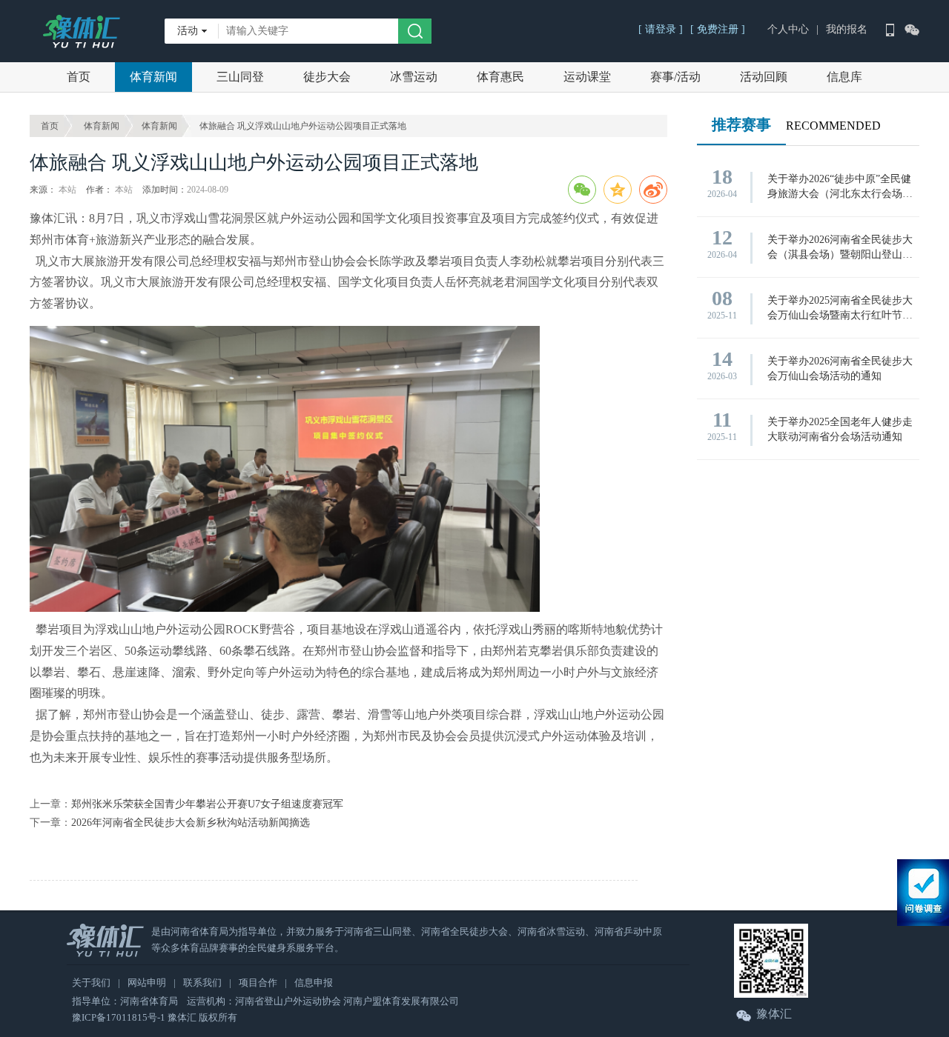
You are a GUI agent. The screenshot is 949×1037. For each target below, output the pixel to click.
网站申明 (147, 982)
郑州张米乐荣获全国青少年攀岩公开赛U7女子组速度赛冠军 (207, 804)
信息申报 (313, 982)
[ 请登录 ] (660, 29)
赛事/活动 (675, 76)
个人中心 (788, 29)
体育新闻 (153, 76)
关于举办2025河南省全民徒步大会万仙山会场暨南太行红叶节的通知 (840, 309)
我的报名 (846, 29)
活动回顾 (763, 76)
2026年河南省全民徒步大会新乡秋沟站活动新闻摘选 (190, 822)
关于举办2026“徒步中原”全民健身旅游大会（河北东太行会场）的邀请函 (840, 187)
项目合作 (258, 982)
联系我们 (202, 982)
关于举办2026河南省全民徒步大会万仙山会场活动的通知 (840, 368)
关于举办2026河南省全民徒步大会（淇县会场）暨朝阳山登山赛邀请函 (840, 248)
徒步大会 (327, 76)
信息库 (844, 76)
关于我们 (91, 982)
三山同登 (240, 76)
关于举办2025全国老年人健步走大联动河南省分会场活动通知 (840, 429)
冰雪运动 (413, 76)
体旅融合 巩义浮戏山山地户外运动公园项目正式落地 (302, 126)
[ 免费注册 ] (717, 29)
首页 (78, 76)
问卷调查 (923, 892)
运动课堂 (587, 76)
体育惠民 (500, 76)
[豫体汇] (81, 25)
